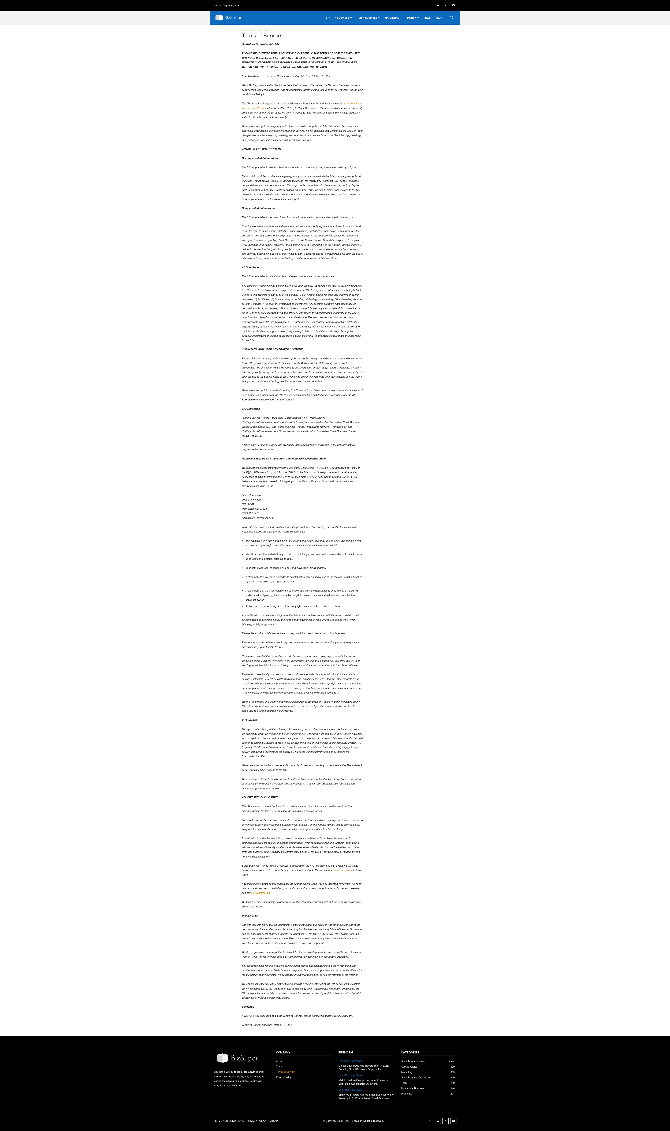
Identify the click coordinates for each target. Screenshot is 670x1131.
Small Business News (350, 1060)
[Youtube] (453, 5)
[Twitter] (445, 5)
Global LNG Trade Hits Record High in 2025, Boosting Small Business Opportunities (363, 1067)
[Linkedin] (438, 5)
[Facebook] (430, 5)
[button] (451, 18)
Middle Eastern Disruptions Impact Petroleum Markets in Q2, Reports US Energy (364, 1081)
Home (245, 29)
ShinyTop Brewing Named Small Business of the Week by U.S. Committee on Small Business (366, 1096)
